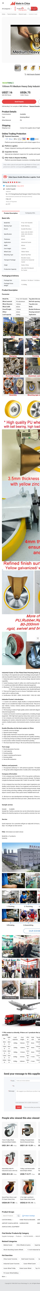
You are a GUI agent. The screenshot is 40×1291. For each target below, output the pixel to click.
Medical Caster (7, 1245)
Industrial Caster (33, 14)
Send (18, 1107)
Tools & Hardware (12, 14)
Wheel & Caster (23, 14)
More (3, 1276)
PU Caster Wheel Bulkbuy (11, 1273)
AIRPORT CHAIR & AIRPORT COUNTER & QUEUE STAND (18, 1223)
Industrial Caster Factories (11, 1264)
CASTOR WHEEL (7, 1220)
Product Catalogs (29, 1216)
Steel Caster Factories (27, 1259)
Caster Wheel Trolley (9, 1268)
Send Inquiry (19, 102)
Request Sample (35, 106)
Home (3, 14)
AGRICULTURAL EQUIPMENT (10, 1227)
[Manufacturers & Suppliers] (20, 3)
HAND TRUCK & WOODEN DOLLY (29, 1220)
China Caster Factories (10, 1259)
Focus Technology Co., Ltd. (24, 1283)
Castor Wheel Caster (29, 1264)
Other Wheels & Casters (24, 1245)
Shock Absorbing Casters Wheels (13, 1250)
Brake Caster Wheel (25, 1268)
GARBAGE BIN (24, 1223)
